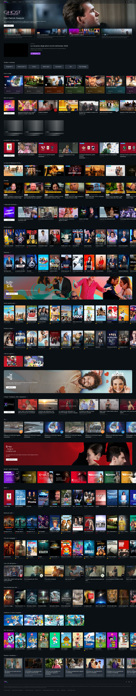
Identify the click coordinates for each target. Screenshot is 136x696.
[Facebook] (126, 681)
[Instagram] (129, 681)
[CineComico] (95, 477)
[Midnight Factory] (78, 477)
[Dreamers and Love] (45, 477)
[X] (131, 681)
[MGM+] (62, 477)
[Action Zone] (28, 477)
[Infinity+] (11, 477)
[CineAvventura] (112, 477)
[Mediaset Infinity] (6, 2)
